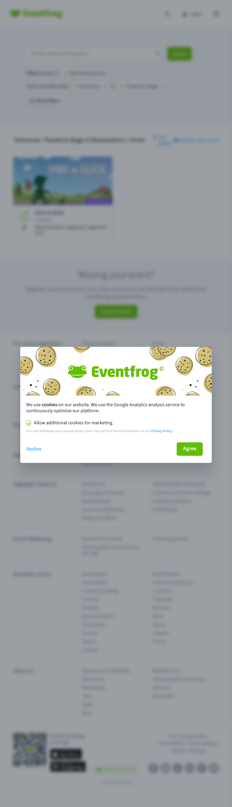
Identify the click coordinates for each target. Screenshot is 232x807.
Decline (33, 449)
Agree (189, 448)
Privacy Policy (161, 431)
